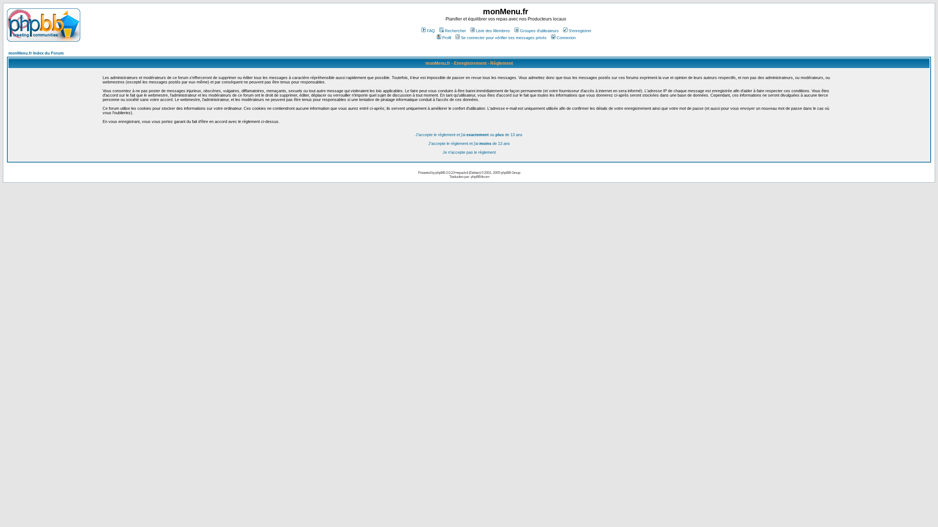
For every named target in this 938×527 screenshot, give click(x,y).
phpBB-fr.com (480, 177)
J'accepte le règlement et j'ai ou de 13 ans (469, 134)
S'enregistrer (580, 31)
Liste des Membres (493, 31)
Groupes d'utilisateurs (539, 31)
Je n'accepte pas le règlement (469, 152)
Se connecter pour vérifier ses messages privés (504, 37)
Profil (446, 37)
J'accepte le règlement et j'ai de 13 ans (469, 143)
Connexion (566, 37)
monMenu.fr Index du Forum (36, 53)
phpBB (440, 173)
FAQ (431, 31)
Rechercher (455, 31)
